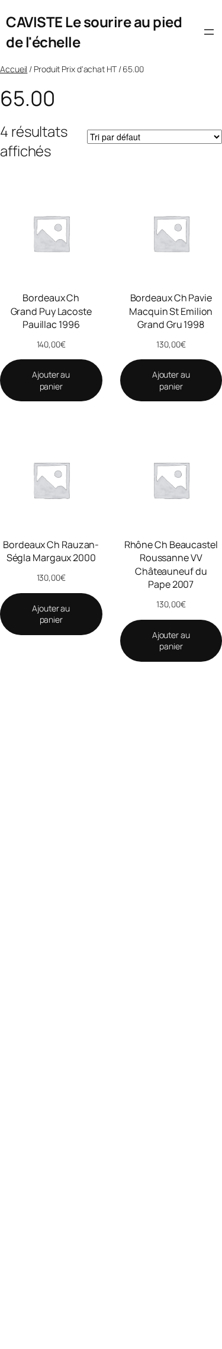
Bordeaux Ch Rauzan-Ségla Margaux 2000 (51, 551)
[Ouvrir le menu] (209, 32)
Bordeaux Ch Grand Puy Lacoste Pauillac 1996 (51, 311)
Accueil (13, 69)
